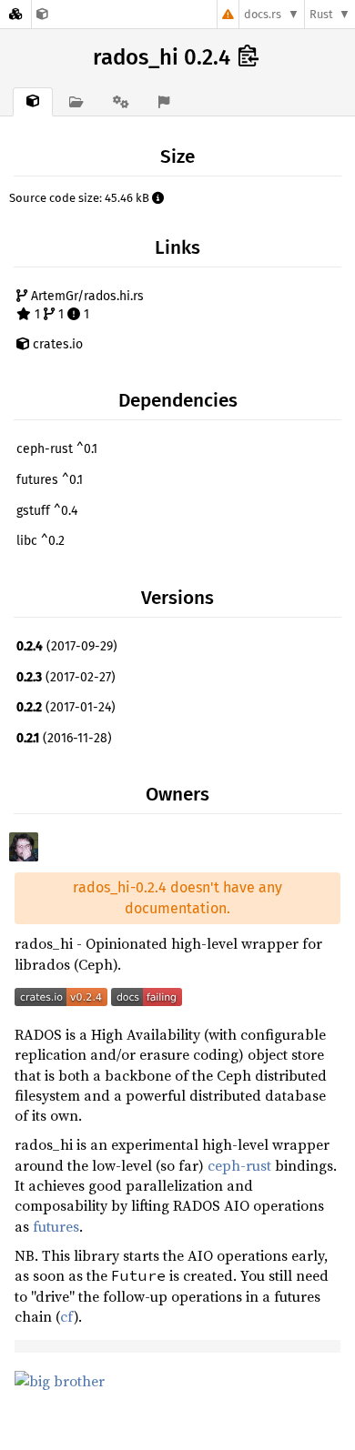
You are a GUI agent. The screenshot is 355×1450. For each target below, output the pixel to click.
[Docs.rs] (15, 14)
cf (67, 1316)
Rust (321, 14)
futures (56, 1226)
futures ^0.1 (49, 480)
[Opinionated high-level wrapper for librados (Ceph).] (42, 14)
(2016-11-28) (64, 738)
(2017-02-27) (66, 677)
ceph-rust (239, 1165)
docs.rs (262, 14)
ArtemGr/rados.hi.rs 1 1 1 (85, 305)
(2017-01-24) (66, 707)
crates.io (56, 344)
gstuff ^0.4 (46, 511)
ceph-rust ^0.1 (56, 449)
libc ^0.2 (40, 541)
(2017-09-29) (66, 646)
